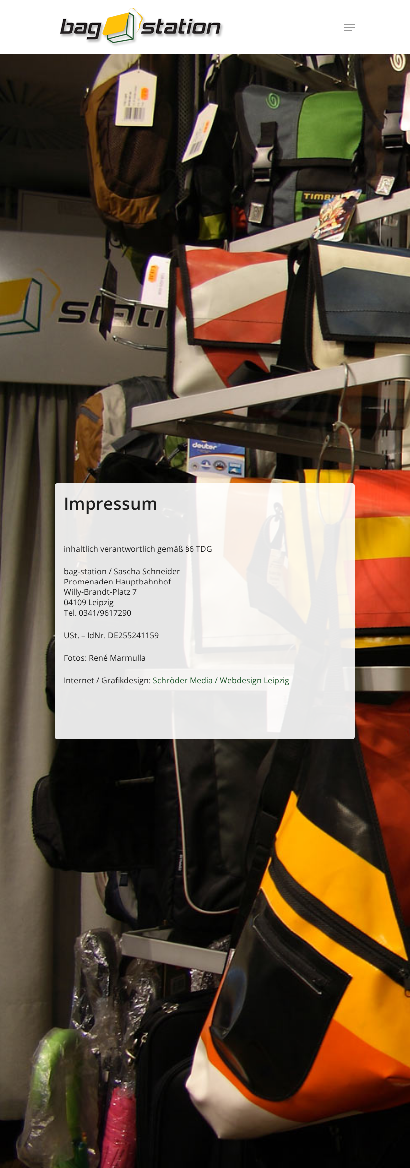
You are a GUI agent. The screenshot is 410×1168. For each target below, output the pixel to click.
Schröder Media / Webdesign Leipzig (221, 680)
